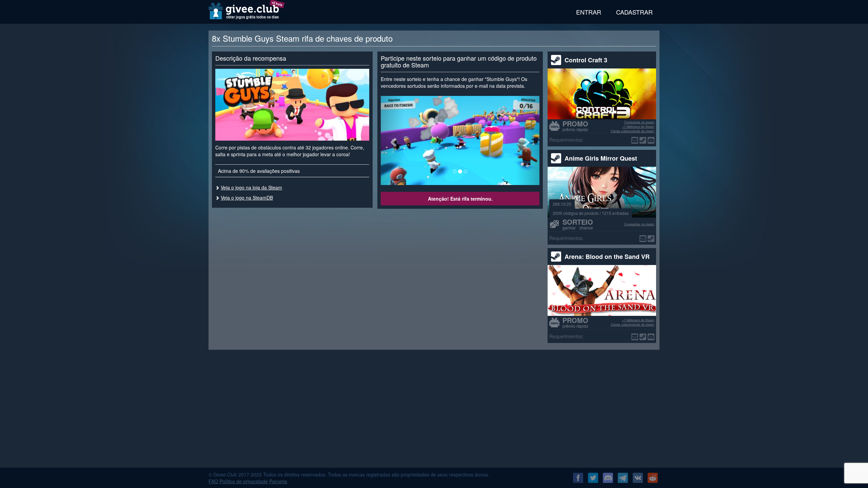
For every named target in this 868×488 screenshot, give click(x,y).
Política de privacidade (243, 481)
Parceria (278, 481)
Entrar (588, 11)
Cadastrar (634, 11)
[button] (393, 140)
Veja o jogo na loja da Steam (251, 187)
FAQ (213, 481)
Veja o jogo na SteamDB (247, 197)
